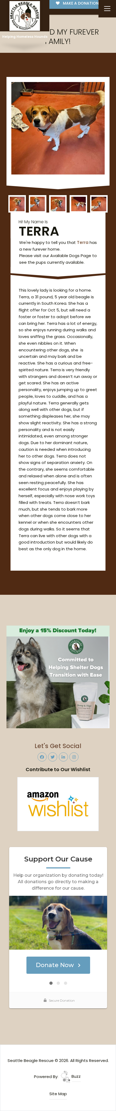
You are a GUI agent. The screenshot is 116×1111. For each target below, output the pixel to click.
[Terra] (58, 128)
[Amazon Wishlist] (58, 804)
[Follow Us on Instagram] (74, 756)
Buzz (75, 1076)
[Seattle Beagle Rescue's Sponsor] (58, 676)
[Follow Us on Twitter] (52, 756)
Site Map (58, 1094)
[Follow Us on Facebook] (42, 756)
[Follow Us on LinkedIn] (63, 756)
